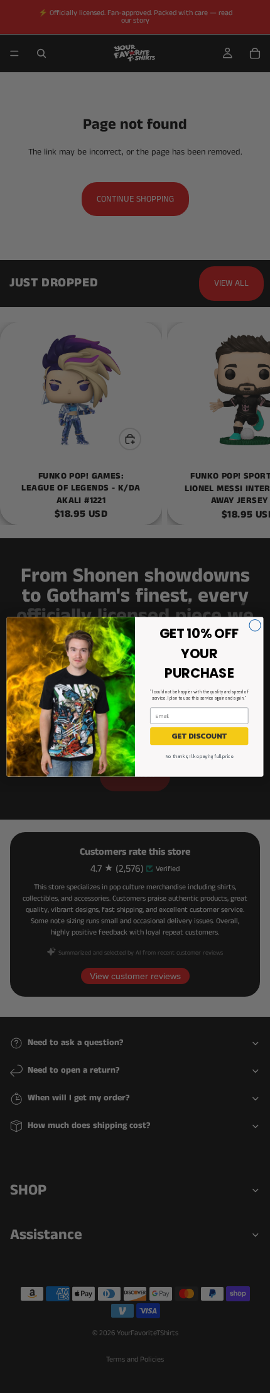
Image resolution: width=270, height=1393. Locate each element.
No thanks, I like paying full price (199, 755)
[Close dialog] (255, 625)
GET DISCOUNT (199, 735)
